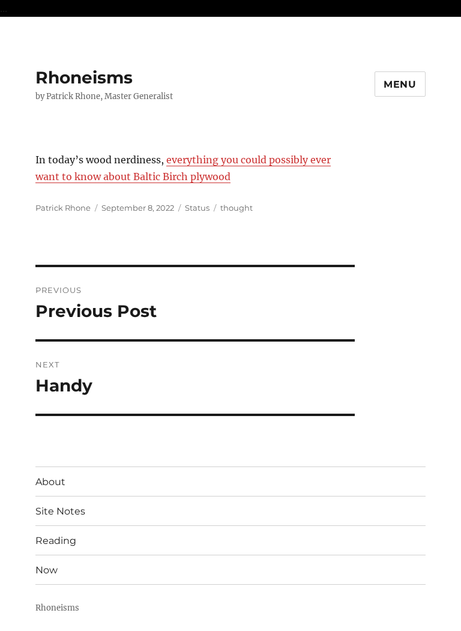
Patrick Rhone (63, 208)
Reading (55, 540)
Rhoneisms (84, 77)
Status (197, 208)
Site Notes (60, 511)
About (50, 482)
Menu (400, 84)
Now (46, 570)
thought (236, 208)
